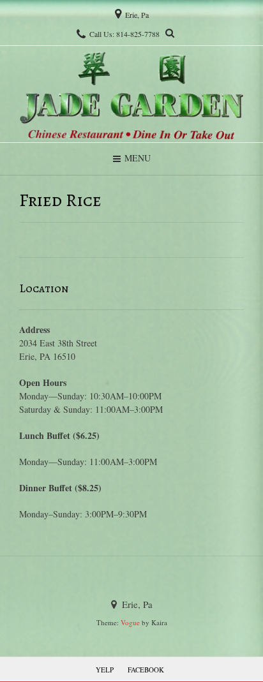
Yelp (105, 669)
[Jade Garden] (131, 94)
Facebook (146, 669)
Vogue (130, 622)
